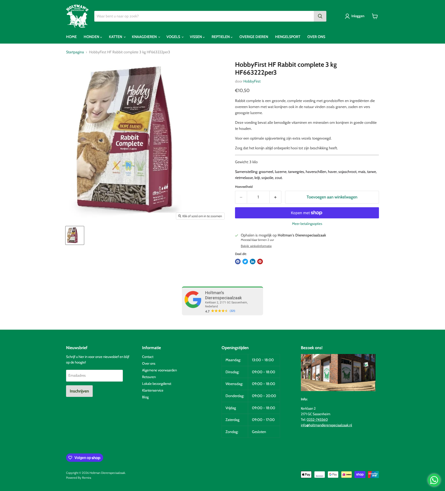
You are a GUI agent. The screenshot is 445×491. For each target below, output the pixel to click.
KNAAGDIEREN (145, 37)
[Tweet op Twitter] (245, 261)
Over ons (148, 363)
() (232, 310)
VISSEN (196, 37)
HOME (71, 37)
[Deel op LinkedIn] (252, 261)
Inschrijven (79, 391)
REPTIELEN (221, 37)
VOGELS (173, 37)
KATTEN (116, 37)
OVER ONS (316, 37)
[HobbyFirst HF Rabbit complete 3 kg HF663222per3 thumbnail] (75, 235)
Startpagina (75, 52)
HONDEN (92, 37)
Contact (147, 357)
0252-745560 (317, 420)
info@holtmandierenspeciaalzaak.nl (326, 425)
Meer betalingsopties (307, 224)
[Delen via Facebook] (238, 261)
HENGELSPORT (287, 37)
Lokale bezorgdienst (156, 384)
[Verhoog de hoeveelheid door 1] (275, 197)
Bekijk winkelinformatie (256, 246)
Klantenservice (152, 390)
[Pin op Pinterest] (260, 261)
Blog (145, 397)
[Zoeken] (320, 16)
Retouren (149, 377)
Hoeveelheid (244, 186)
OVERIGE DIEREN (253, 37)
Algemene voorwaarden (159, 370)
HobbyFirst (252, 81)
